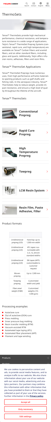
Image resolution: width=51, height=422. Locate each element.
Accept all (25, 402)
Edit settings (25, 416)
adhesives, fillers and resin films (29, 59)
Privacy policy (36, 396)
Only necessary (25, 409)
